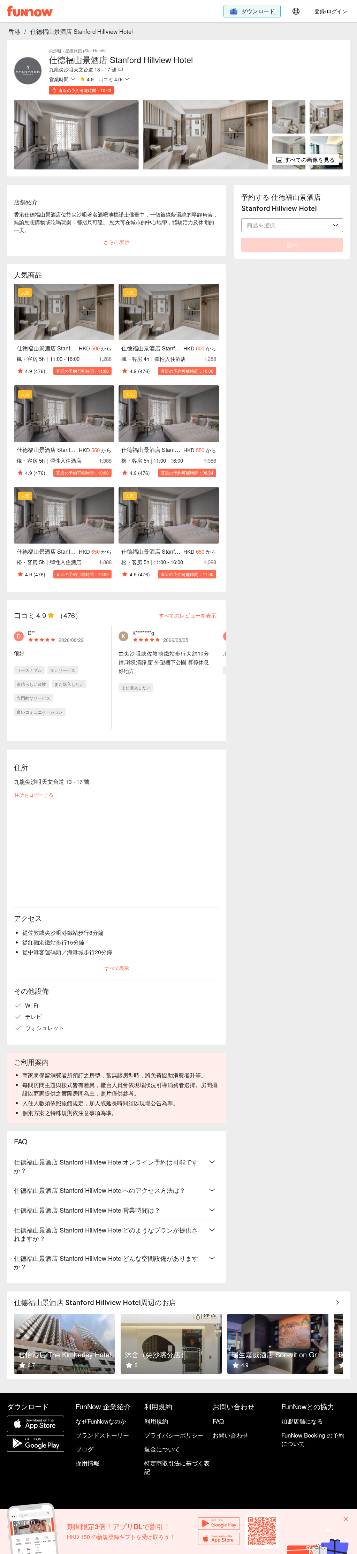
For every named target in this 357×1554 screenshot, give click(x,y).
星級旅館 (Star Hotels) (86, 50)
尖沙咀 (55, 50)
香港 (14, 31)
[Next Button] (337, 1302)
